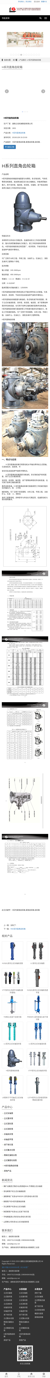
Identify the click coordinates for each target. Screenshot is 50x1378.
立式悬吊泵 (8, 1118)
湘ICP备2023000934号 (10, 1267)
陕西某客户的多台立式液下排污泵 (16, 1212)
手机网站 (21, 2)
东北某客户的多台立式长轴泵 (15, 1207)
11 (36, 55)
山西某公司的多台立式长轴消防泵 (16, 1222)
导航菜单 (6, 18)
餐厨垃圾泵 (39, 1313)
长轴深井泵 (8, 1134)
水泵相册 (23, 1289)
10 (34, 55)
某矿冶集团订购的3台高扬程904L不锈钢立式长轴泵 (23, 1186)
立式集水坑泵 (9, 1150)
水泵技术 (38, 1289)
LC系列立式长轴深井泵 (12, 1044)
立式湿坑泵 (8, 1124)
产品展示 (23, 60)
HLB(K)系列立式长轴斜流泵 (12, 963)
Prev (7, 91)
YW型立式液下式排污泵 (12, 1017)
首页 (14, 60)
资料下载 (38, 1293)
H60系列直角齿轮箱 (17, 929)
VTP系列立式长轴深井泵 (37, 1071)
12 (39, 55)
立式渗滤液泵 (40, 1310)
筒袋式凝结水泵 (10, 1155)
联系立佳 (31, 1376)
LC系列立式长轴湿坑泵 (37, 1044)
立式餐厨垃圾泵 (10, 1160)
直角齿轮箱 (39, 1317)
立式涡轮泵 (8, 1129)
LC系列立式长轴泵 (37, 963)
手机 (19, 1376)
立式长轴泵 (8, 1113)
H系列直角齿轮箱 (34, 60)
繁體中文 (44, 2)
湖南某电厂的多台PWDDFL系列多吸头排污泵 (21, 1196)
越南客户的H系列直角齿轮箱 (14, 1201)
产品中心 (7, 1289)
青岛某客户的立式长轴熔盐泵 (15, 1191)
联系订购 (10, 147)
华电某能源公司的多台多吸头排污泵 (17, 1217)
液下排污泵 (8, 1145)
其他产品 (7, 1171)
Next (43, 91)
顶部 (44, 1376)
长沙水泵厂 (24, 1267)
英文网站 (28, 2)
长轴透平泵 (8, 1139)
